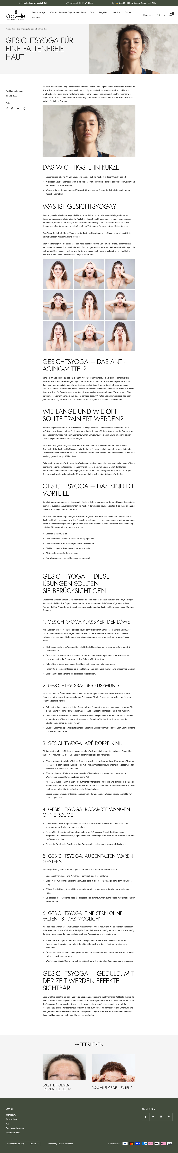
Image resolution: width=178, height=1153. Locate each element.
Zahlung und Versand (15, 1128)
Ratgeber (103, 12)
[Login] (164, 15)
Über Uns (116, 12)
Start (8, 29)
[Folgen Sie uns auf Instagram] (161, 1117)
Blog (13, 29)
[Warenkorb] (170, 15)
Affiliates (36, 17)
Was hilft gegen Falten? (112, 1087)
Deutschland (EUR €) (15, 1144)
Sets (92, 12)
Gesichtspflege (38, 12)
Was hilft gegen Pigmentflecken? (57, 1087)
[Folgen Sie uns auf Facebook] (145, 1117)
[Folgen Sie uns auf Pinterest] (168, 1117)
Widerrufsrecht (13, 1132)
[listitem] (7, 108)
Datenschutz (11, 1119)
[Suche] (158, 15)
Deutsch (147, 15)
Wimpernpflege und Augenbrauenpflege (68, 12)
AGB (7, 1123)
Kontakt (128, 12)
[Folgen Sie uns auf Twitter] (153, 1117)
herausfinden (88, 1015)
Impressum (11, 1114)
